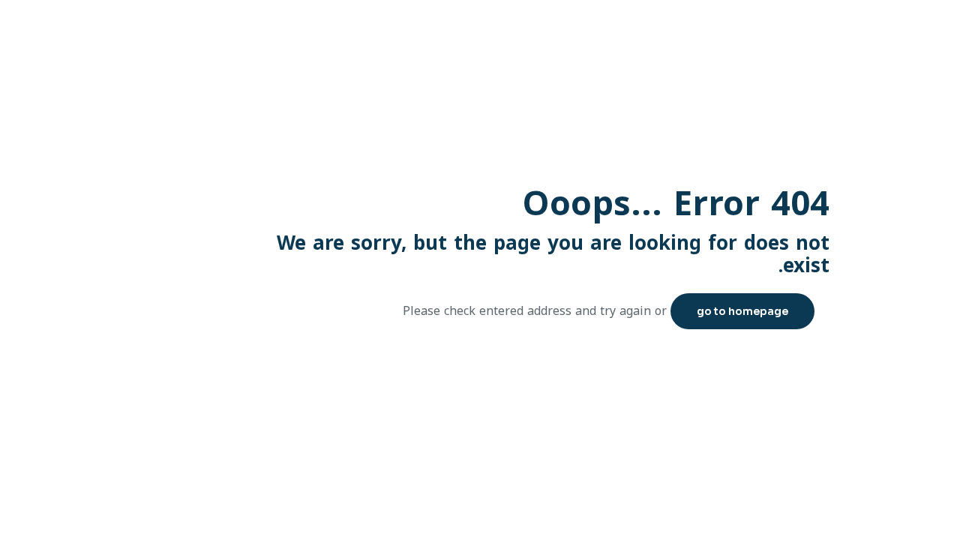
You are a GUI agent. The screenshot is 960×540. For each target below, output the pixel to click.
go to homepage (742, 311)
